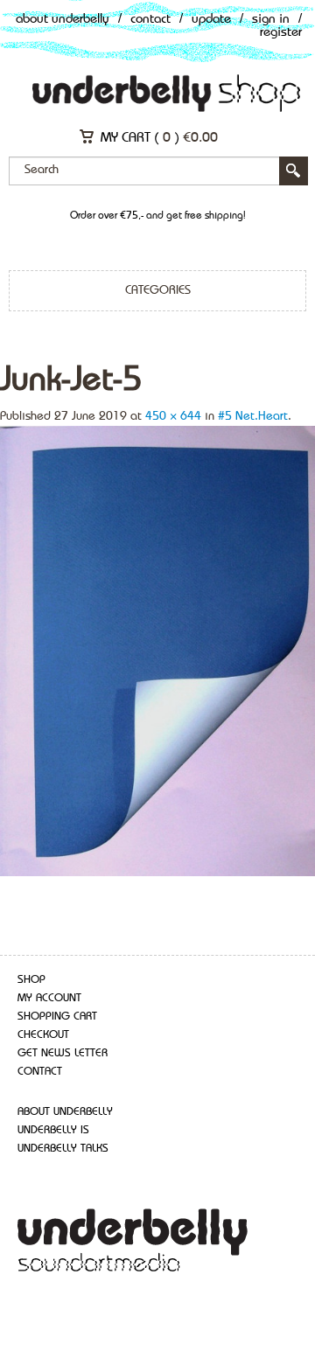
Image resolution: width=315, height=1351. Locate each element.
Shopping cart (57, 1016)
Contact (150, 19)
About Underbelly (62, 19)
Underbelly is (53, 1130)
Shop (32, 979)
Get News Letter (63, 1053)
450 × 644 (173, 416)
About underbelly (65, 1112)
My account (49, 998)
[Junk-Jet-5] (157, 650)
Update (211, 19)
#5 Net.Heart (253, 416)
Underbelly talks (63, 1148)
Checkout (43, 1035)
